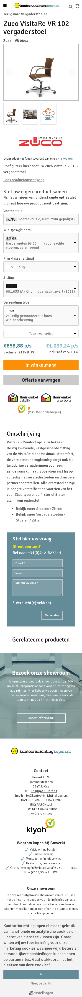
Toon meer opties (41, 333)
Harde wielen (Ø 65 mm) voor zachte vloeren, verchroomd (35, 245)
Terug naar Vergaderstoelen (25, 14)
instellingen (43, 993)
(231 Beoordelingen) (44, 412)
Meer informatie (41, 718)
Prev (9, 72)
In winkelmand (41, 365)
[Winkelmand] (77, 5)
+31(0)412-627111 (44, 791)
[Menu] (5, 6)
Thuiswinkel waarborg (56, 397)
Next (72, 72)
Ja (41, 974)
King (21, 267)
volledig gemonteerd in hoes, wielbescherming (29, 318)
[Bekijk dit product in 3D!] (48, 114)
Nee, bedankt (41, 983)
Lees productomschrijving (23, 180)
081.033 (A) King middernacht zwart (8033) (40, 291)
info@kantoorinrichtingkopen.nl (46, 796)
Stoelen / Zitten (49, 508)
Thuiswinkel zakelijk (23, 397)
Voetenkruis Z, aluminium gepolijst (45, 219)
